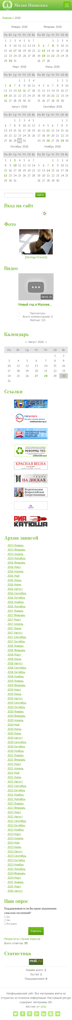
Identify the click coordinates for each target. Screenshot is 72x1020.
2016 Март (14, 567)
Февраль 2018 (53, 27)
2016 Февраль (16, 562)
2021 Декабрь (16, 799)
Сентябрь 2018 (52, 106)
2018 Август (15, 663)
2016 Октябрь (16, 598)
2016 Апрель (15, 571)
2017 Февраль (16, 615)
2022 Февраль (16, 808)
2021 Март (14, 764)
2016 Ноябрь (15, 602)
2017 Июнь (14, 628)
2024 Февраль (16, 873)
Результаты (11, 939)
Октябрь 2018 (19, 146)
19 (5, 96)
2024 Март (14, 878)
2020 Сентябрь (16, 742)
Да (8, 916)
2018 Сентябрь (16, 668)
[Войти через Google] (44, 213)
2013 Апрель (15, 554)
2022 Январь (15, 803)
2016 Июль (14, 584)
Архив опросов (30, 939)
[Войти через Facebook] (32, 213)
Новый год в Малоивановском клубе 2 (36, 304)
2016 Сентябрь (16, 593)
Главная (7, 18)
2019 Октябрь (16, 707)
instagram (50, 1013)
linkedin (43, 1013)
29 (62, 140)
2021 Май (13, 773)
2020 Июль (14, 733)
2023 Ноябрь (15, 864)
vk (57, 1013)
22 (53, 56)
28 (45, 376)
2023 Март (14, 834)
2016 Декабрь (16, 606)
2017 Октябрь (16, 641)
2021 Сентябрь (16, 786)
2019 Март (14, 689)
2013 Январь (15, 545)
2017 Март (14, 619)
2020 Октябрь (16, 746)
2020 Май (13, 724)
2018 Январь (15, 646)
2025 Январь (15, 882)
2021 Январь (15, 755)
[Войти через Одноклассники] (50, 213)
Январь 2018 (19, 27)
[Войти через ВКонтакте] (27, 213)
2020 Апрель (15, 720)
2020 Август (15, 738)
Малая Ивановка (31, 5)
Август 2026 (36, 342)
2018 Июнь (14, 659)
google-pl (36, 1013)
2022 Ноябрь (15, 830)
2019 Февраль (16, 685)
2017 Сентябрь (16, 637)
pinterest (29, 1013)
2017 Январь (15, 611)
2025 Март (14, 886)
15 (19, 90)
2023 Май (13, 843)
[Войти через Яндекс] (38, 213)
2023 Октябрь (16, 860)
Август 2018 (19, 106)
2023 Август (15, 851)
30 (10, 61)
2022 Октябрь (16, 825)
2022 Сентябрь (16, 821)
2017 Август (15, 633)
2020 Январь (15, 711)
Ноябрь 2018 (52, 146)
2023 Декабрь (16, 869)
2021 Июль (14, 777)
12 (48, 130)
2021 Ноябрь (15, 795)
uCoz (43, 1006)
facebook (22, 1013)
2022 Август (15, 816)
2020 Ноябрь (15, 751)
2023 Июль (14, 847)
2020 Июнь (14, 729)
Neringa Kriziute (36, 257)
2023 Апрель (15, 838)
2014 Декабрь (16, 558)
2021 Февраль (16, 760)
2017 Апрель (15, 624)
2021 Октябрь (16, 790)
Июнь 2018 (53, 67)
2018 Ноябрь (15, 676)
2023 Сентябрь (16, 856)
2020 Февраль (16, 716)
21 (53, 96)
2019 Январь (15, 681)
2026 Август (15, 891)
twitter (15, 1013)
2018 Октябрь (16, 672)
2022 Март (14, 812)
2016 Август (15, 589)
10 (15, 165)
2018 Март (14, 654)
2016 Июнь (14, 580)
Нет (8, 920)
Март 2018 (19, 67)
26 (48, 140)
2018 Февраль (16, 650)
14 (48, 170)
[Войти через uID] (21, 213)
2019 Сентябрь (16, 703)
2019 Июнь (14, 694)
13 (43, 51)
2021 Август (15, 781)
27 (36, 376)
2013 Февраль (16, 550)
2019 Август (15, 698)
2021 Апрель (15, 768)
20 (43, 56)
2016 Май (13, 576)
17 (15, 51)
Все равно (12, 923)
